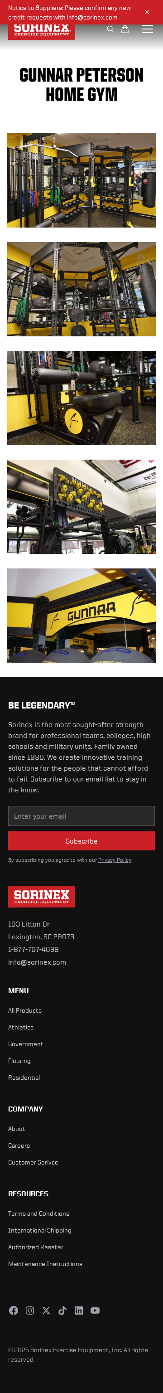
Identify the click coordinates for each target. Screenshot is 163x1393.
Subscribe (82, 840)
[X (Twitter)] (46, 1310)
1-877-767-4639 (33, 949)
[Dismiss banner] (147, 12)
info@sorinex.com (37, 961)
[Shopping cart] (124, 29)
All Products (25, 1010)
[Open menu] (147, 29)
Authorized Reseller (35, 1247)
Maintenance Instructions (45, 1263)
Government (25, 1043)
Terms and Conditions (38, 1213)
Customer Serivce (33, 1162)
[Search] (110, 29)
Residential (24, 1077)
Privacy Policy (114, 860)
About (16, 1128)
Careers (19, 1145)
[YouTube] (95, 1310)
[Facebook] (13, 1310)
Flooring (19, 1060)
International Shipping (40, 1230)
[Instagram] (29, 1310)
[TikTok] (62, 1310)
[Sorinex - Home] (45, 29)
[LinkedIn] (78, 1310)
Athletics (21, 1027)
